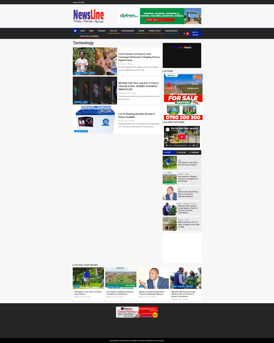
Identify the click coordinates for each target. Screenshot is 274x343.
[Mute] (194, 145)
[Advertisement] (183, 249)
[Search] (184, 34)
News (91, 31)
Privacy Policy (155, 31)
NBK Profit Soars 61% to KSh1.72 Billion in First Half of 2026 (188, 224)
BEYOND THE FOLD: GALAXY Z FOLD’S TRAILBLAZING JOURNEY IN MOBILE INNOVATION (138, 86)
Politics (113, 31)
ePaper (141, 31)
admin (131, 64)
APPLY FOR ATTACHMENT (89, 36)
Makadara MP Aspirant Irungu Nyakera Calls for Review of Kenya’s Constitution (183, 294)
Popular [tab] (182, 152)
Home (82, 31)
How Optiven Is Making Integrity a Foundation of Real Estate (188, 179)
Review (91, 73)
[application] (182, 137)
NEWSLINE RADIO (171, 31)
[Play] (167, 145)
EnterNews (149, 340)
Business (101, 31)
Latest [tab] (168, 152)
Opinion (186, 203)
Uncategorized (127, 31)
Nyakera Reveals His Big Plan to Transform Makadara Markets (188, 194)
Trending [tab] (195, 152)
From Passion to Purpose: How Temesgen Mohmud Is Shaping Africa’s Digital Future (139, 57)
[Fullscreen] (197, 145)
